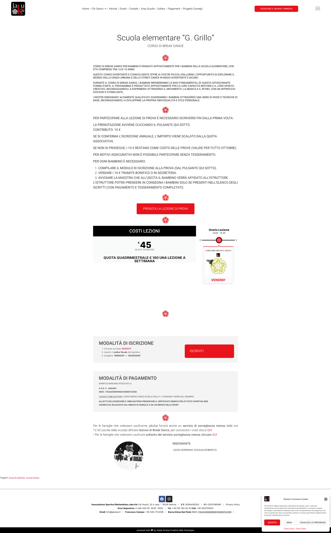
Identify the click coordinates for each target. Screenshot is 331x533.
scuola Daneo (32, 477)
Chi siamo (97, 9)
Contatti (133, 9)
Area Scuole (148, 9)
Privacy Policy (289, 528)
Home (85, 9)
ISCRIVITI (197, 351)
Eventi (123, 9)
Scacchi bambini (17, 477)
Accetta (272, 522)
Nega (289, 522)
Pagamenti (174, 9)
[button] (326, 499)
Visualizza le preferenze (313, 522)
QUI (214, 435)
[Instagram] (169, 499)
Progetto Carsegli (192, 9)
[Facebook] (162, 499)
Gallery (161, 9)
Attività (113, 9)
